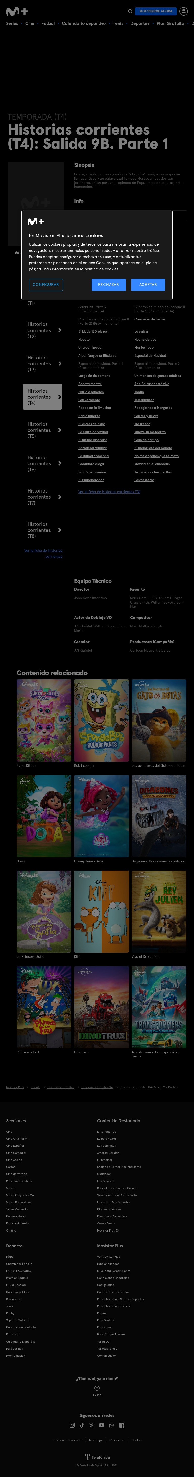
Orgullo (11, 1230)
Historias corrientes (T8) (39, 530)
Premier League (17, 1278)
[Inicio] (18, 11)
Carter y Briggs (146, 416)
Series (12, 23)
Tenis (118, 23)
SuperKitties (26, 765)
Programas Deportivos (112, 1216)
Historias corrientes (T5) (39, 430)
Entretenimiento (17, 1223)
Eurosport (13, 1334)
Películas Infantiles (19, 1181)
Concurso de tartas (149, 319)
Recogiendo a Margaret (153, 408)
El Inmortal (104, 1160)
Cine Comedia (16, 1153)
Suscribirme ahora (155, 11)
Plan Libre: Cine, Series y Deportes (120, 1299)
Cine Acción (14, 1160)
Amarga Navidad (108, 1153)
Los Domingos (106, 1145)
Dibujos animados (109, 1209)
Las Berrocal (105, 1181)
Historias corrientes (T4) (39, 397)
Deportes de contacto (21, 1327)
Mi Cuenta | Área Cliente (113, 1271)
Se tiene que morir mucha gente (119, 1167)
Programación (16, 1355)
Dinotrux (81, 1052)
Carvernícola (89, 400)
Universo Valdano (18, 1292)
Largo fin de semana (94, 376)
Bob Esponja (84, 765)
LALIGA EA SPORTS (18, 1271)
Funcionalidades (108, 1264)
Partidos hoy (14, 1348)
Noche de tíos (145, 339)
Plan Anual (104, 1327)
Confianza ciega (91, 464)
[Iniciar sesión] (183, 11)
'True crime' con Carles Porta (117, 1195)
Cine (29, 23)
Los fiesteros (144, 480)
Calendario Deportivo (21, 1341)
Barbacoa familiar (92, 448)
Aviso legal (96, 1440)
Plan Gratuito (170, 23)
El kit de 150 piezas (93, 331)
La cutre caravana (93, 432)
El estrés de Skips (91, 424)
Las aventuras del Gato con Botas (158, 765)
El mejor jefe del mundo (153, 448)
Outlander (104, 1174)
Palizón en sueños (92, 472)
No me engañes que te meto (156, 456)
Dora (21, 861)
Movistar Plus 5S (108, 1230)
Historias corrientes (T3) (39, 363)
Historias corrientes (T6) (39, 463)
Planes (101, 1313)
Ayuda (97, 1395)
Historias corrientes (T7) (39, 497)
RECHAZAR (108, 284)
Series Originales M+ (20, 1195)
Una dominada (89, 347)
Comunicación (107, 1355)
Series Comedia (17, 1209)
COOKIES (137, 1440)
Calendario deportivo (84, 23)
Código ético (105, 1285)
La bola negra (106, 1138)
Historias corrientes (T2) (39, 330)
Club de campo (146, 440)
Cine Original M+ (17, 1138)
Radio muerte (89, 416)
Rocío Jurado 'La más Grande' (117, 1188)
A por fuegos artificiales (97, 355)
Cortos (10, 1167)
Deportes (140, 23)
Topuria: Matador (18, 1320)
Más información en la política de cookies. (81, 269)
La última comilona (93, 456)
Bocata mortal (90, 384)
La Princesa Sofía (30, 956)
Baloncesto (13, 1299)
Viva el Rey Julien (145, 956)
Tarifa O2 (103, 1341)
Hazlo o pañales (91, 392)
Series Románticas (18, 1202)
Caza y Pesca (106, 1223)
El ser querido (106, 1131)
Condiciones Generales (113, 1278)
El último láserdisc (92, 440)
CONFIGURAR (46, 284)
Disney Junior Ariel (89, 861)
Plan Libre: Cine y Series (113, 1306)
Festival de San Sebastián (114, 1202)
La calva (141, 331)
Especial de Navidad (150, 355)
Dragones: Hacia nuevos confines (158, 861)
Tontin (139, 392)
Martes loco (144, 347)
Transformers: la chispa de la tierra (155, 1054)
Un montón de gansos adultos (157, 376)
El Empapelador (91, 480)
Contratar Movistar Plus (113, 1292)
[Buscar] (130, 11)
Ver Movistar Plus (108, 1257)
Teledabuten (144, 400)
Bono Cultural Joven (111, 1334)
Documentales (16, 1216)
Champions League (19, 1264)
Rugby (10, 1313)
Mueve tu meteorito (150, 432)
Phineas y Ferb (28, 1052)
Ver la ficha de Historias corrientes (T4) (109, 492)
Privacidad (117, 1440)
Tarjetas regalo (107, 1348)
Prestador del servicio (66, 1440)
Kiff (77, 956)
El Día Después (16, 1285)
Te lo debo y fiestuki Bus (153, 472)
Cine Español (15, 1145)
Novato (84, 339)
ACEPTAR (148, 284)
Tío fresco (142, 424)
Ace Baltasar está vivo (151, 384)
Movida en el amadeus (152, 464)
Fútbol (48, 23)
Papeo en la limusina (94, 408)
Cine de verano (16, 1174)
